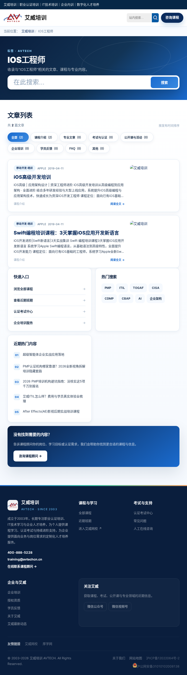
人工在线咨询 (143, 528)
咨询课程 (172, 17)
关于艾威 (14, 616)
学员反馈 (14, 608)
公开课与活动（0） (137, 137)
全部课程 (85, 513)
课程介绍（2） (44, 137)
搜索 (164, 82)
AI (140, 298)
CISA (155, 288)
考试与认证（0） (103, 137)
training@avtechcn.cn (25, 559)
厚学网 (47, 644)
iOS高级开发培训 (32, 177)
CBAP (126, 298)
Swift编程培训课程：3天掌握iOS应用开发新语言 (66, 233)
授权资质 (14, 600)
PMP (108, 288)
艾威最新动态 (17, 624)
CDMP (109, 298)
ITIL (122, 288)
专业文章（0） (73, 137)
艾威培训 (27, 31)
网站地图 (135, 658)
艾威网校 (31, 644)
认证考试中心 (143, 513)
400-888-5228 (20, 552)
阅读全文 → (117, 204)
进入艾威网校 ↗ (90, 528)
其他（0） (99, 148)
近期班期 (85, 521)
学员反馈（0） (50, 148)
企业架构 (156, 298)
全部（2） (18, 137)
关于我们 (118, 658)
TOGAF (138, 288)
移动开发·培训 (24, 168)
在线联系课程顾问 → (22, 566)
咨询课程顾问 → (30, 456)
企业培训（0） (21, 148)
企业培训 (14, 592)
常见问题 (140, 521)
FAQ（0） (76, 148)
